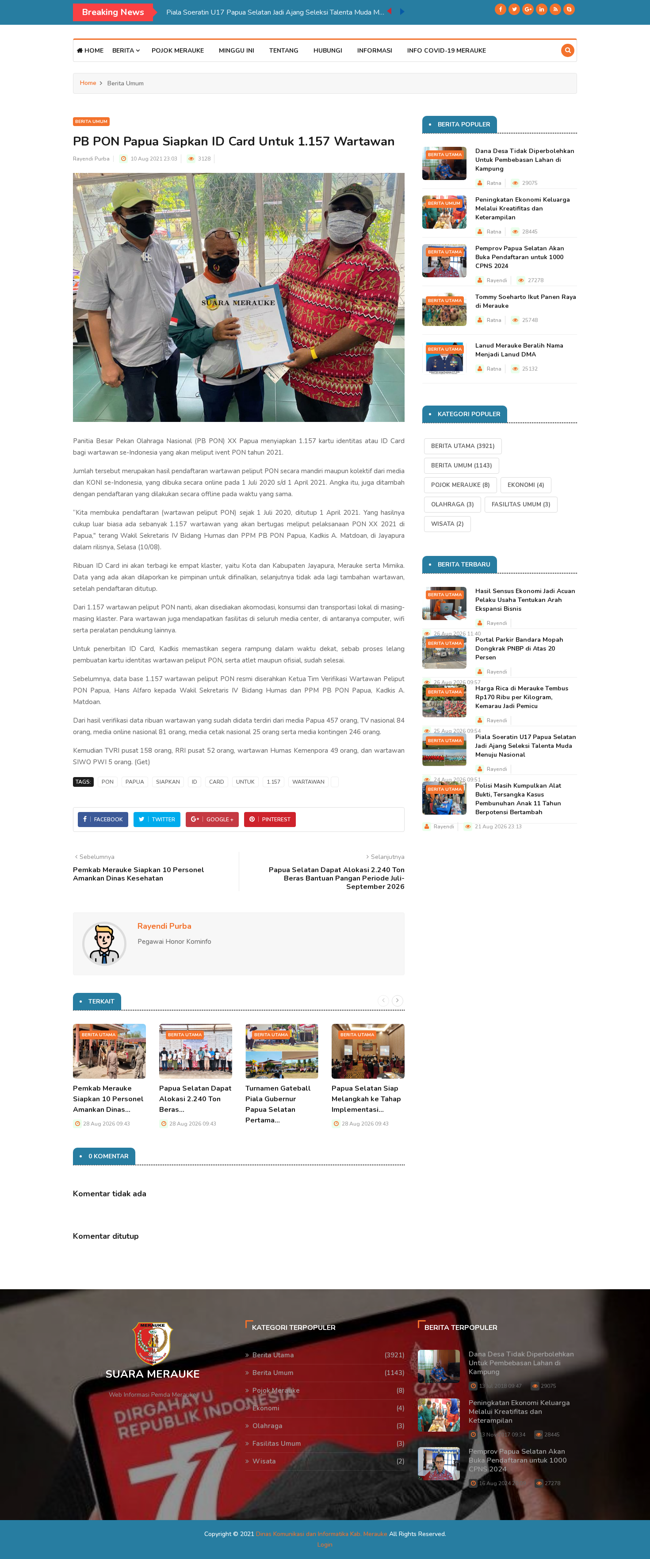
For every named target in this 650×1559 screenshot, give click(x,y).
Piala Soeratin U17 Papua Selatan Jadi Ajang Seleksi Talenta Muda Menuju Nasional (276, 12)
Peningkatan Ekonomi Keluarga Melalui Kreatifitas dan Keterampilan (522, 208)
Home (93, 50)
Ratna (494, 183)
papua (135, 781)
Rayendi (497, 280)
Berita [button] (124, 50)
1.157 (273, 781)
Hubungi (328, 50)
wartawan (308, 781)
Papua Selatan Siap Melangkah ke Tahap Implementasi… (366, 1099)
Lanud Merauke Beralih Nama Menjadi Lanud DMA (519, 350)
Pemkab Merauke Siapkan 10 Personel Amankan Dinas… (108, 1099)
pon (108, 781)
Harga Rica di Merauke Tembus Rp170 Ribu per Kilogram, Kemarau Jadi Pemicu (521, 697)
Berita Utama (98, 1035)
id (194, 781)
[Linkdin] (541, 9)
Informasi (374, 50)
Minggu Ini (236, 50)
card (216, 781)
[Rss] (555, 9)
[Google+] (528, 9)
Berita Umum (91, 122)
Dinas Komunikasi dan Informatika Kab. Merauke (321, 1534)
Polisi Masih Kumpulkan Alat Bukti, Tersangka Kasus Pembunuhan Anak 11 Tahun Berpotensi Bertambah (518, 798)
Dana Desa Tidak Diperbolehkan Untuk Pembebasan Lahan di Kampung (524, 160)
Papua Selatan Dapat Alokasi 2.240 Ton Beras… (195, 1099)
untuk (245, 781)
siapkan (168, 781)
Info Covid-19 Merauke (446, 50)
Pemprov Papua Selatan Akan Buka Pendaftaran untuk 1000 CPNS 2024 (519, 257)
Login (325, 1544)
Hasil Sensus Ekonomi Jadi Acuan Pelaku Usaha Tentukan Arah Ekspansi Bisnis (525, 600)
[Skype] (569, 9)
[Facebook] (500, 9)
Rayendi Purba (91, 158)
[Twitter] (514, 9)
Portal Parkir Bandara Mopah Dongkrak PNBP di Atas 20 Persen (519, 649)
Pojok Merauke (178, 50)
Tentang (283, 50)
